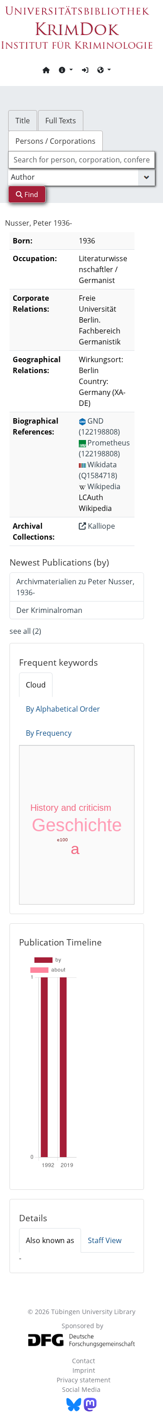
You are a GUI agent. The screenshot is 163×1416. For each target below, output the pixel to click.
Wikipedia (103, 486)
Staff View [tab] (104, 1240)
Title (22, 121)
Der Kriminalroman (49, 610)
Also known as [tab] (50, 1240)
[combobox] (81, 159)
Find (30, 194)
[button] (65, 69)
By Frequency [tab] (49, 733)
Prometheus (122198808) (104, 448)
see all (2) (25, 631)
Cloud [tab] (36, 685)
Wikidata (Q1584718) (98, 470)
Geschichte (77, 825)
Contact (83, 1360)
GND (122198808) (99, 426)
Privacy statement (83, 1380)
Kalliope (100, 526)
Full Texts (60, 121)
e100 (62, 839)
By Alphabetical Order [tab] (63, 709)
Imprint (83, 1370)
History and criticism (70, 808)
